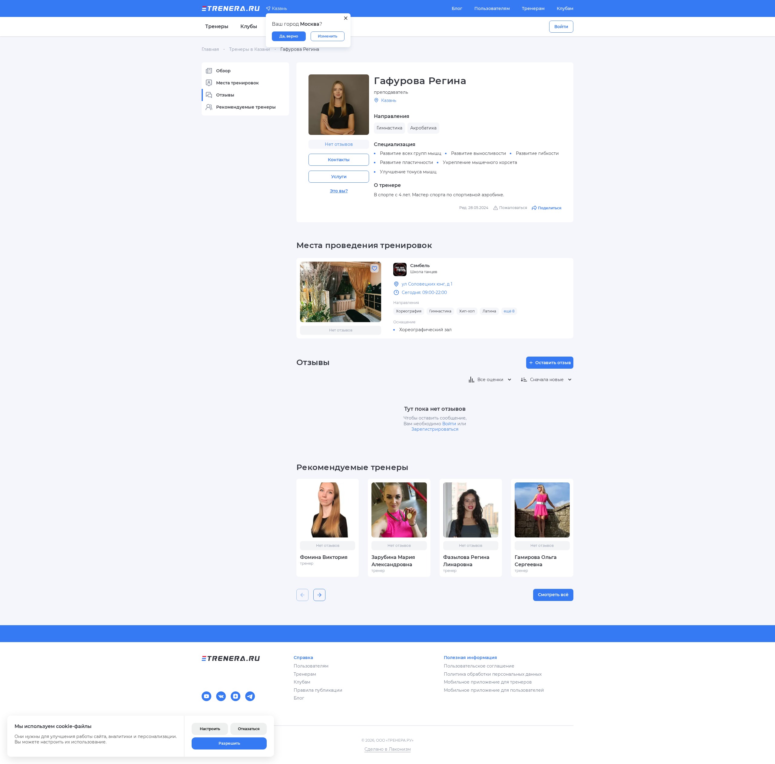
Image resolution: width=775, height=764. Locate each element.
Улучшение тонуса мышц (408, 172)
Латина (489, 311)
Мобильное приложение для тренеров (488, 682)
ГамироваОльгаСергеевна (536, 560)
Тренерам (533, 8)
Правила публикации (318, 690)
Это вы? (339, 191)
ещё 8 (509, 311)
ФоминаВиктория (324, 557)
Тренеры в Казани (249, 49)
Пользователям (492, 8)
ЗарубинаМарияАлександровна (393, 560)
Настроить (210, 728)
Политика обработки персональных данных (493, 674)
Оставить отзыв (553, 362)
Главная (210, 49)
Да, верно (288, 36)
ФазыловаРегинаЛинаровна (466, 560)
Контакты (339, 159)
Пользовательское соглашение (479, 666)
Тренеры (216, 26)
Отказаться (248, 728)
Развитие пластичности (406, 162)
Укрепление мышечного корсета (480, 162)
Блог (457, 8)
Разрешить (229, 743)
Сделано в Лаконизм (387, 749)
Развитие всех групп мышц (410, 153)
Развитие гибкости (537, 153)
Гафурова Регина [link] (299, 49)
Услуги (339, 176)
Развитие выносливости (478, 153)
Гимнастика (440, 311)
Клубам (565, 8)
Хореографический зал (425, 329)
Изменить (327, 36)
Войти (561, 26)
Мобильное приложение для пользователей (494, 690)
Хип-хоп (467, 311)
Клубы (248, 26)
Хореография (408, 311)
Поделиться (549, 208)
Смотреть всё (553, 594)
